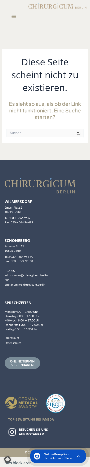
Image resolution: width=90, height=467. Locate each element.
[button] (14, 16)
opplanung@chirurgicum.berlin (25, 284)
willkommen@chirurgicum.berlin (26, 275)
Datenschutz (13, 343)
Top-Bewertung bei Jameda (31, 419)
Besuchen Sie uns (33, 429)
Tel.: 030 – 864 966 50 (19, 256)
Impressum (12, 337)
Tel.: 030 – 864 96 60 (18, 218)
